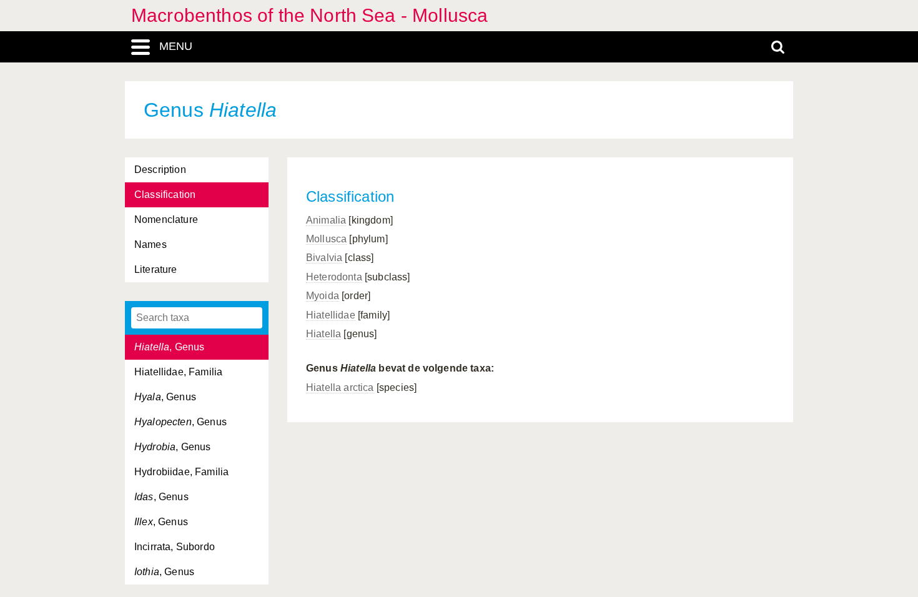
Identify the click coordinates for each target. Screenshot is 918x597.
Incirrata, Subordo (174, 546)
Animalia (326, 220)
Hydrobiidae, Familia (181, 471)
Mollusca (326, 239)
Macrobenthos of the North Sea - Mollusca (309, 15)
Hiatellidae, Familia (178, 372)
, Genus (169, 347)
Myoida (322, 295)
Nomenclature (166, 219)
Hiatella (323, 333)
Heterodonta (334, 277)
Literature (155, 269)
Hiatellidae (330, 315)
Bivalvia (324, 257)
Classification (164, 194)
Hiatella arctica (340, 387)
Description (160, 169)
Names (150, 244)
